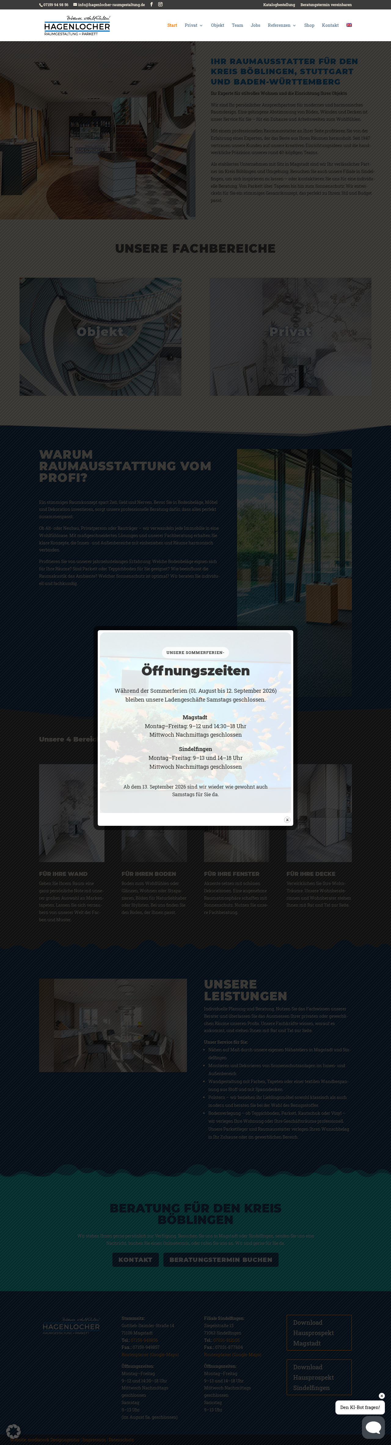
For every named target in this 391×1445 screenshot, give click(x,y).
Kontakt (330, 25)
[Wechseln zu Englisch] (349, 32)
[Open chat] (373, 1427)
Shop (309, 25)
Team (237, 25)
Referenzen (279, 25)
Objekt (217, 25)
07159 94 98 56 (55, 4)
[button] (13, 1431)
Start (172, 25)
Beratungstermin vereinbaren (326, 5)
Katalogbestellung (279, 5)
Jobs (255, 25)
